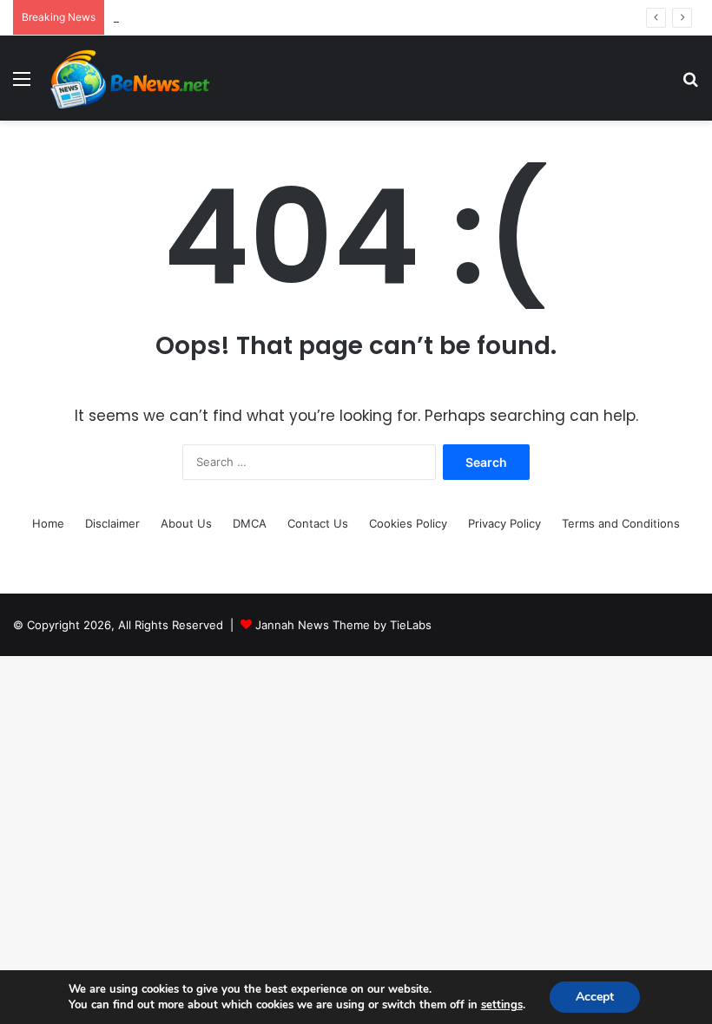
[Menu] (21, 84)
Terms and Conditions (621, 523)
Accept (595, 996)
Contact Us (317, 523)
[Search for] (690, 84)
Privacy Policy (504, 523)
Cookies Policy (408, 523)
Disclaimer (112, 523)
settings (502, 1005)
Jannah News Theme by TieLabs (343, 625)
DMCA (250, 523)
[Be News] (128, 78)
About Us (186, 523)
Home (48, 523)
